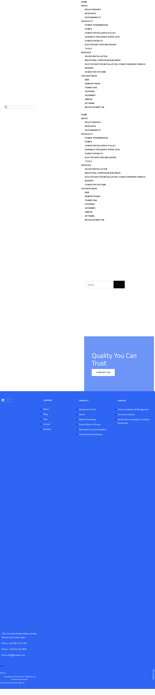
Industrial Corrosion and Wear (103, 60)
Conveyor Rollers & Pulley (100, 33)
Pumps (88, 29)
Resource (90, 13)
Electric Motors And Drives (100, 45)
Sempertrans (92, 84)
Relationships (93, 10)
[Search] (119, 284)
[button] (114, 111)
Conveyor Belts (94, 41)
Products (87, 21)
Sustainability (93, 17)
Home (84, 2)
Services (86, 52)
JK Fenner (90, 95)
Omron (88, 99)
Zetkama (90, 103)
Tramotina (91, 88)
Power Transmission (96, 25)
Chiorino (90, 91)
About (85, 6)
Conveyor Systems (95, 72)
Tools (88, 49)
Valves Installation (96, 56)
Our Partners (89, 76)
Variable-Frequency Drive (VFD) (102, 37)
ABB (87, 80)
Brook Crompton (94, 107)
